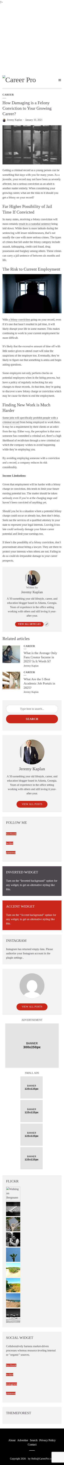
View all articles (29, 624)
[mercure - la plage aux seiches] (13, 1300)
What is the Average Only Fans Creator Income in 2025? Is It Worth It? (40, 657)
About (11, 1440)
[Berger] (13, 1284)
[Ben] (13, 1239)
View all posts (32, 804)
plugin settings (14, 957)
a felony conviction (19, 319)
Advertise (22, 1440)
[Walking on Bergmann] (13, 1193)
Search (32, 718)
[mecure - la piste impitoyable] (13, 1269)
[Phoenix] (13, 1254)
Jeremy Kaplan (14, 120)
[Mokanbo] (13, 1208)
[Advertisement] (32, 38)
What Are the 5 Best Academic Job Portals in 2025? (39, 683)
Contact (32, 1444)
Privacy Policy (47, 1440)
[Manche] (13, 1223)
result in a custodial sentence (35, 223)
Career (8, 94)
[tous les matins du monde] (13, 1315)
